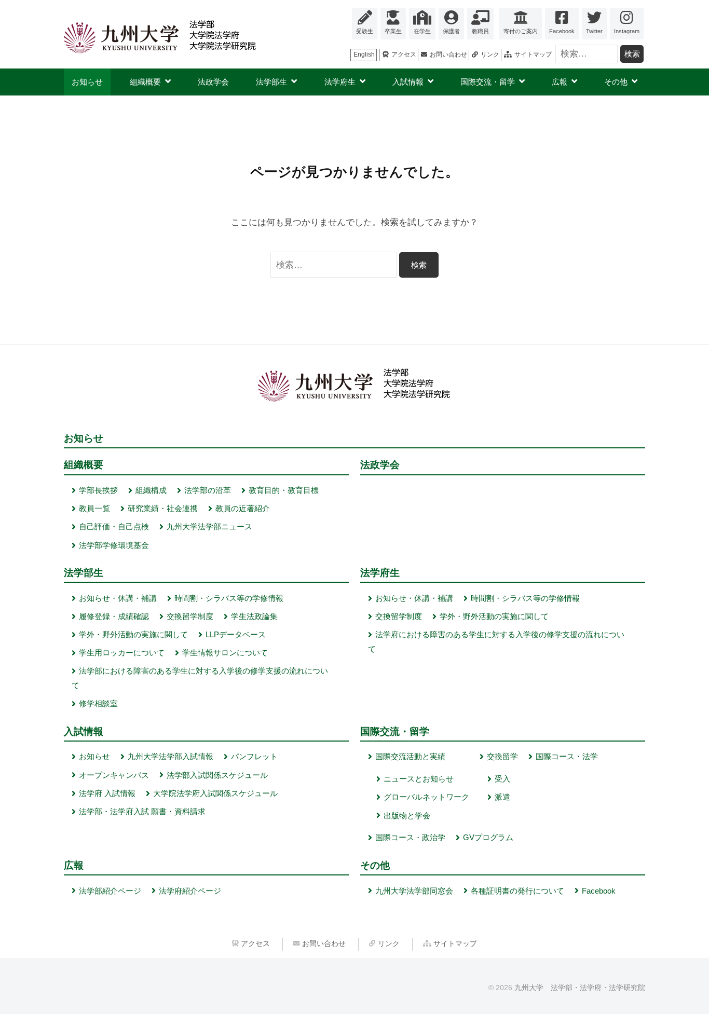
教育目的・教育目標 (284, 490)
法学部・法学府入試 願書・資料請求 (142, 811)
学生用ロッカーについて (122, 652)
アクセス (403, 54)
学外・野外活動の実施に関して (133, 634)
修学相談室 (98, 703)
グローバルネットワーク (426, 796)
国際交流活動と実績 (410, 756)
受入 (502, 778)
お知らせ (87, 81)
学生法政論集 (254, 616)
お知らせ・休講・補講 (118, 598)
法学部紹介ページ (110, 890)
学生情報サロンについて (225, 652)
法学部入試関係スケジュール (217, 775)
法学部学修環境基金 (114, 545)
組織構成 (151, 490)
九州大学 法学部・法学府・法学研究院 (579, 987)
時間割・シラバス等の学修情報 (228, 598)
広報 (559, 81)
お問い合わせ (448, 54)
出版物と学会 (407, 815)
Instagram (626, 31)
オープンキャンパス (114, 775)
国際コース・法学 (567, 756)
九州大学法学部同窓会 (414, 890)
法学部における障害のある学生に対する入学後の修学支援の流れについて (200, 678)
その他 (616, 81)
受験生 (364, 31)
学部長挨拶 (98, 490)
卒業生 (393, 31)
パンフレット (254, 756)
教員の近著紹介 (242, 508)
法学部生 (271, 81)
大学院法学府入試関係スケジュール (215, 793)
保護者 (451, 31)
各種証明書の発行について (517, 890)
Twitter (594, 31)
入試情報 (408, 81)
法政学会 (213, 81)
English (364, 54)
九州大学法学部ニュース (209, 526)
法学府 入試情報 (107, 793)
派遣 (502, 796)
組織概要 (145, 81)
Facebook (562, 31)
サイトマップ (533, 54)
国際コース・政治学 (410, 837)
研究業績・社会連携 (163, 508)
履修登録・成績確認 (114, 616)
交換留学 (502, 756)
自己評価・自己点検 (114, 526)
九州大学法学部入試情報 (170, 756)
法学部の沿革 (207, 490)
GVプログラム (488, 837)
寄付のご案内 (520, 31)
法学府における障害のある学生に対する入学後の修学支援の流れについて (496, 641)
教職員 (480, 31)
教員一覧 (94, 508)
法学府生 (340, 81)
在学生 (422, 31)
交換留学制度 (190, 616)
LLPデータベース (236, 634)
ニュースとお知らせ (419, 778)
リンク (490, 54)
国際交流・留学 (487, 81)
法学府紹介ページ (190, 890)
